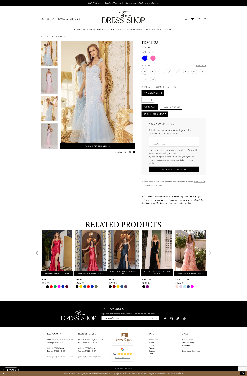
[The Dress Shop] (78, 315)
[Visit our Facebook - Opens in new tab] (165, 318)
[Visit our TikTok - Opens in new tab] (184, 318)
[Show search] (186, 18)
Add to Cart (150, 107)
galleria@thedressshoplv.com (90, 356)
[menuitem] (47, 18)
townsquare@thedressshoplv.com (60, 356)
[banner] (123, 17)
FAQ (151, 354)
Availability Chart (153, 93)
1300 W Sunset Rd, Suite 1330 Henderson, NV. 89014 (90, 341)
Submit (155, 318)
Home (44, 36)
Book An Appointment (155, 114)
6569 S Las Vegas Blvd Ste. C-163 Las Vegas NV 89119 (60, 341)
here (181, 373)
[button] (199, 18)
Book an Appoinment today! (126, 3)
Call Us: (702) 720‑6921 (88, 348)
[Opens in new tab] (124, 337)
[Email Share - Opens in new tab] (134, 152)
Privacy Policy (187, 339)
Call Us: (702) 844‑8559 (57, 348)
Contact (152, 351)
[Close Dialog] (4, 373)
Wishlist (152, 342)
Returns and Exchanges (191, 351)
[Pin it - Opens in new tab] (130, 152)
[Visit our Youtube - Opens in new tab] (178, 318)
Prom (62, 36)
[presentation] (57, 253)
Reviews (152, 348)
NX (53, 36)
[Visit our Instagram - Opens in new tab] (171, 318)
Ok (243, 373)
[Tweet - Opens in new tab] (125, 152)
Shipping (185, 348)
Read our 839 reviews (122, 358)
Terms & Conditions (189, 342)
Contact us (199, 181)
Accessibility (187, 345)
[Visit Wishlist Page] (192, 18)
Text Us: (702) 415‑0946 (57, 351)
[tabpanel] (49, 54)
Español (152, 356)
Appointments (154, 339)
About (151, 345)
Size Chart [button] (201, 65)
